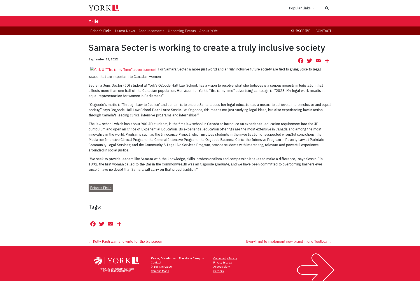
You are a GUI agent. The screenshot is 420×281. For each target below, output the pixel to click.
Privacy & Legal (222, 262)
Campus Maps (160, 271)
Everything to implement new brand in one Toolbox (288, 241)
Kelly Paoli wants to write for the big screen (125, 241)
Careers (218, 271)
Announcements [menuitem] (151, 31)
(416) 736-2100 (161, 267)
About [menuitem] (208, 31)
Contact (323, 31)
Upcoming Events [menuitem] (182, 31)
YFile (93, 21)
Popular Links (300, 8)
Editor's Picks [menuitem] (101, 31)
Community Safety (225, 258)
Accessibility (221, 267)
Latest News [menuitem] (125, 31)
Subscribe (300, 31)
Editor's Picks (100, 188)
